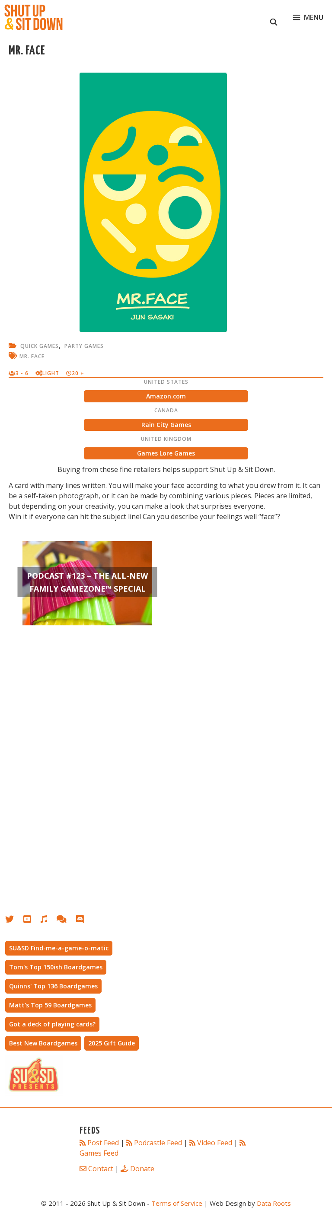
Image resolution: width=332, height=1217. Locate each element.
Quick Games (39, 346)
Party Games (84, 346)
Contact (100, 1168)
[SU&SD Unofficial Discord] (84, 921)
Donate (142, 1168)
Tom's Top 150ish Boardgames (55, 967)
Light (50, 373)
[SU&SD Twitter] (14, 921)
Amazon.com (166, 396)
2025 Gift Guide (111, 1043)
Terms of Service (176, 1203)
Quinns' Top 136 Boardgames (53, 986)
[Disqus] (166, 770)
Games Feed (99, 1153)
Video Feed (214, 1142)
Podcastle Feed (158, 1142)
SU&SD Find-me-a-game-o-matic (59, 948)
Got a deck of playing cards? (52, 1024)
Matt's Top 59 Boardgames (50, 1005)
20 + (78, 373)
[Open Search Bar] (273, 17)
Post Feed (103, 1142)
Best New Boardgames (43, 1043)
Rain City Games (166, 425)
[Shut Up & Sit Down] (33, 17)
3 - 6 (22, 373)
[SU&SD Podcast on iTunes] (48, 921)
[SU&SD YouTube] (31, 921)
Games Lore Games (166, 453)
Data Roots (274, 1203)
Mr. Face (32, 356)
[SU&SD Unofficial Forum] (66, 921)
